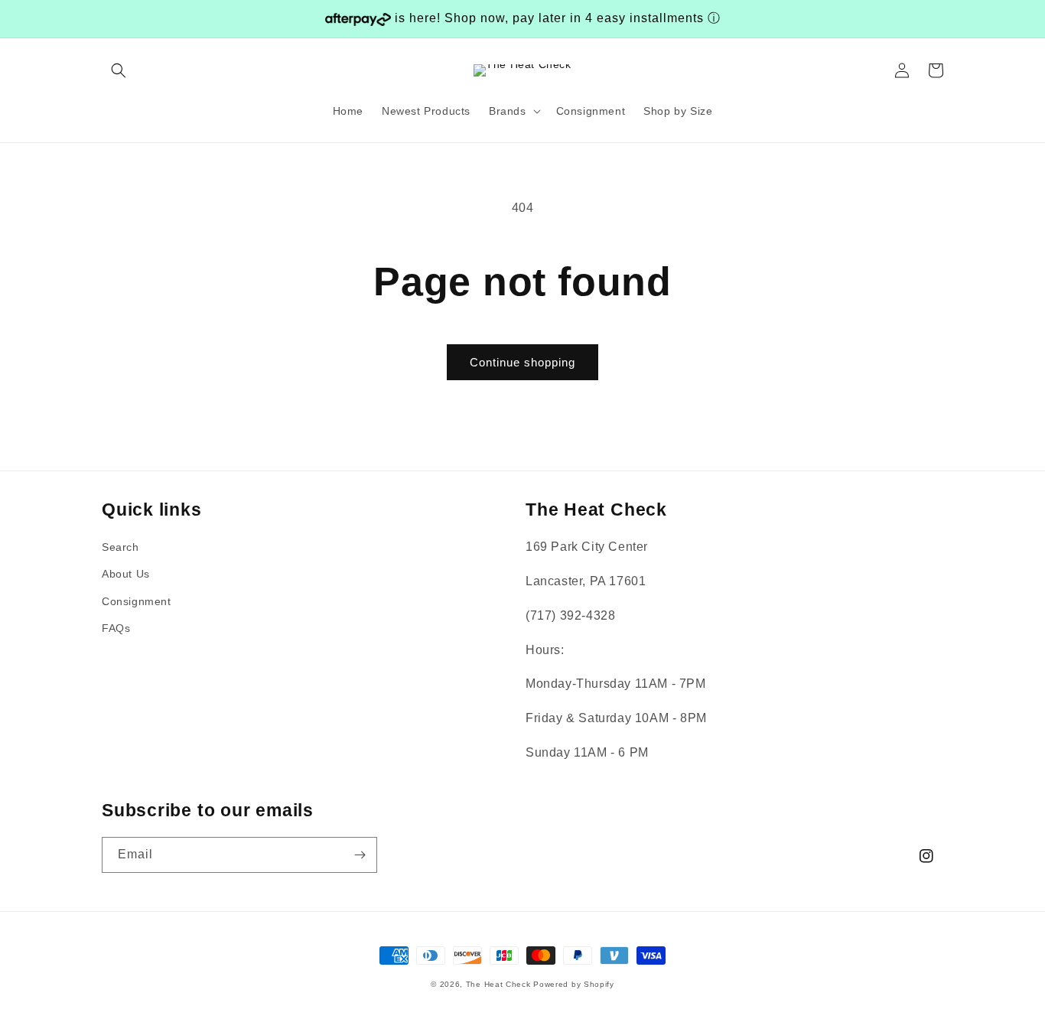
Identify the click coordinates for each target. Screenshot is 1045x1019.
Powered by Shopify (573, 984)
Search (120, 547)
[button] (118, 70)
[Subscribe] (359, 855)
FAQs (116, 628)
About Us (126, 574)
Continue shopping (522, 362)
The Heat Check (498, 984)
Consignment (136, 601)
